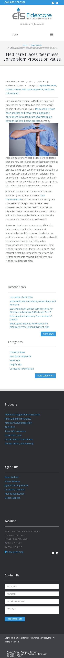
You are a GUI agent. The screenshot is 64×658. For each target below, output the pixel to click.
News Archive (36, 45)
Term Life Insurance (15, 431)
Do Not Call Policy (14, 656)
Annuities (10, 427)
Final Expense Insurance (18, 418)
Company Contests (15, 489)
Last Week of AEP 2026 (21, 297)
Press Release (12, 481)
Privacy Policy (13, 652)
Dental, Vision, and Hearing (19, 443)
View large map (15, 552)
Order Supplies (12, 498)
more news (48, 334)
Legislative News (47, 85)
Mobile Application (14, 493)
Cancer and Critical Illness (19, 439)
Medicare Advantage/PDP (18, 423)
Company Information (22, 368)
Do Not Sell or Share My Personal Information (27, 654)
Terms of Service (28, 652)
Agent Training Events (16, 485)
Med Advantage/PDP (32, 89)
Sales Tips (15, 360)
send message (15, 619)
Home (25, 45)
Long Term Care (13, 435)
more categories (45, 375)
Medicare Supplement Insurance (22, 414)
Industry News (13, 89)
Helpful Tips (16, 364)
